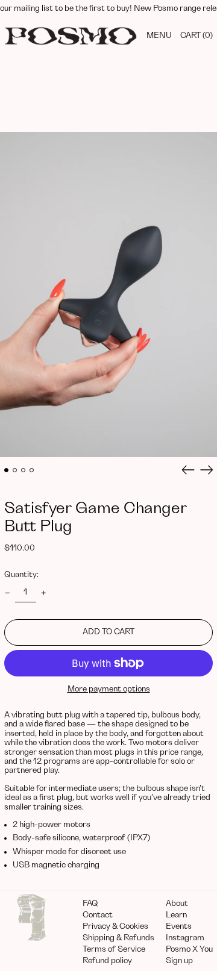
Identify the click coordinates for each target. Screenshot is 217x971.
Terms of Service (114, 949)
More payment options (109, 689)
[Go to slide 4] (32, 470)
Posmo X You (189, 949)
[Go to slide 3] (23, 470)
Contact (98, 915)
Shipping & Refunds (118, 938)
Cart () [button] (196, 35)
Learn (176, 915)
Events (179, 926)
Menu (159, 35)
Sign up (179, 961)
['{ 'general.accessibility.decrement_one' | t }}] (7, 593)
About (177, 903)
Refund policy (107, 961)
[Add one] (43, 593)
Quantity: (21, 574)
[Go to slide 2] (15, 470)
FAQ (90, 903)
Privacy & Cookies (115, 926)
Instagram (185, 938)
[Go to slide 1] (6, 470)
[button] (108, 294)
